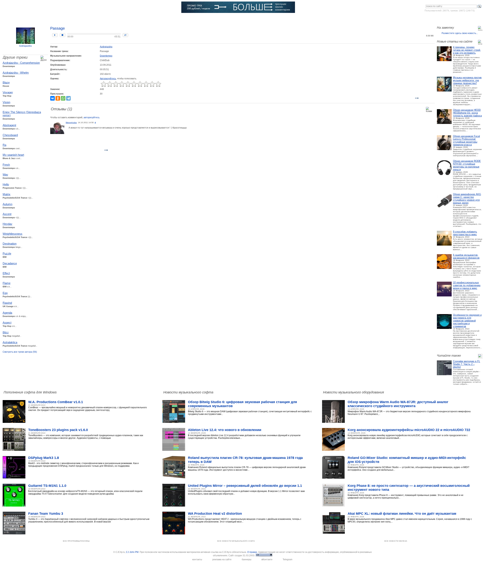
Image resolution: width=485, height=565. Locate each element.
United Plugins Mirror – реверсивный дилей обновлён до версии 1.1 (245, 486)
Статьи (78, 18)
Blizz (6, 332)
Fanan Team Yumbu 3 (45, 513)
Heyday (7, 223)
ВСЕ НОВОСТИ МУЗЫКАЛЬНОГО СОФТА (236, 541)
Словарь (123, 18)
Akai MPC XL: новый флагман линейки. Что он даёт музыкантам (402, 513)
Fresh (6, 164)
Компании (145, 18)
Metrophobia (71, 122)
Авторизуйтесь (108, 78)
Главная (19, 18)
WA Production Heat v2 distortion (215, 513)
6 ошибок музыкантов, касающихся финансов (466, 256)
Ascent (7, 214)
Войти (447, 18)
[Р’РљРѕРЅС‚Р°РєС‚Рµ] (52, 98)
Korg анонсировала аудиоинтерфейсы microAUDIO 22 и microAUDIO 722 (409, 430)
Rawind (7, 302)
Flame (6, 283)
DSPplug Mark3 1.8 (43, 458)
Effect (6, 273)
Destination (9, 243)
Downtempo (106, 55)
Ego (5, 293)
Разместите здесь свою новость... (460, 33)
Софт (39, 18)
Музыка (58, 18)
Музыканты (101, 18)
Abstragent (9, 125)
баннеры (246, 559)
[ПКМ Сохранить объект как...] (423, 30)
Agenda (7, 312)
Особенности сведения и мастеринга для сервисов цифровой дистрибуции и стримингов (467, 321)
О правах (252, 552)
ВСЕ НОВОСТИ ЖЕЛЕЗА (395, 541)
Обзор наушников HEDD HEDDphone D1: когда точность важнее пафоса (467, 113)
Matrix (6, 194)
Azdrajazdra (25, 46)
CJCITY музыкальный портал (25, 7)
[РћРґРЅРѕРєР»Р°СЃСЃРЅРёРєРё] (58, 98)
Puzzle (7, 253)
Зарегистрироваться (466, 18)
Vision (6, 102)
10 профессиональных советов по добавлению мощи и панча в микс (466, 285)
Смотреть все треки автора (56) (20, 352)
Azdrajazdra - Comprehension (21, 62)
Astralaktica (10, 342)
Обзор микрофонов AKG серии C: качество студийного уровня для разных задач (467, 198)
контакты (197, 559)
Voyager (8, 92)
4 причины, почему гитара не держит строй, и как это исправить (467, 50)
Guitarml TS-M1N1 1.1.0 (47, 486)
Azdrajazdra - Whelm (16, 72)
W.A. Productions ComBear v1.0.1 (55, 402)
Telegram (287, 559)
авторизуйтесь (91, 117)
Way (5, 174)
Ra (4, 145)
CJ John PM (132, 552)
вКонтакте (266, 559)
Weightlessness (12, 233)
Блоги (166, 18)
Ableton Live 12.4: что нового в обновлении (224, 430)
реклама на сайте (222, 559)
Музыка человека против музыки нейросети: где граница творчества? (467, 80)
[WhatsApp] (63, 98)
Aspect (7, 322)
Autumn (7, 204)
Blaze (6, 82)
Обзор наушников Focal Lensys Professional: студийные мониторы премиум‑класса (466, 140)
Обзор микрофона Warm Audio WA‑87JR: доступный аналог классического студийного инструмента (398, 404)
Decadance (10, 263)
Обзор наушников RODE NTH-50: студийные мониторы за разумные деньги (467, 165)
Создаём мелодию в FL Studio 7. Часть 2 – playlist (466, 364)
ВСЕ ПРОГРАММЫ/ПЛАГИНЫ (76, 541)
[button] (55, 35)
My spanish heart (13, 154)
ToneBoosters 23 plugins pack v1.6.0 (58, 430)
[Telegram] (68, 98)
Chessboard (10, 135)
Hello (6, 184)
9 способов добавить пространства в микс (465, 233)
